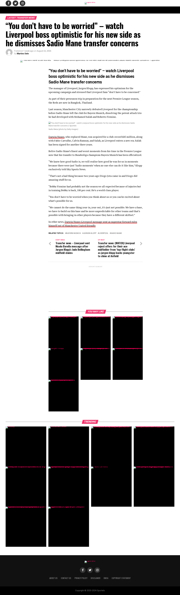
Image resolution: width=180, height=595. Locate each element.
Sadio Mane (116, 233)
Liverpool (103, 233)
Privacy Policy (125, 9)
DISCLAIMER (102, 9)
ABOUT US (52, 9)
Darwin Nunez (56, 136)
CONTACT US (65, 9)
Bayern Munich (73, 233)
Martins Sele (23, 53)
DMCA (113, 9)
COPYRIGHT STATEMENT (83, 9)
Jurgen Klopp (89, 233)
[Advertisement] (96, 287)
